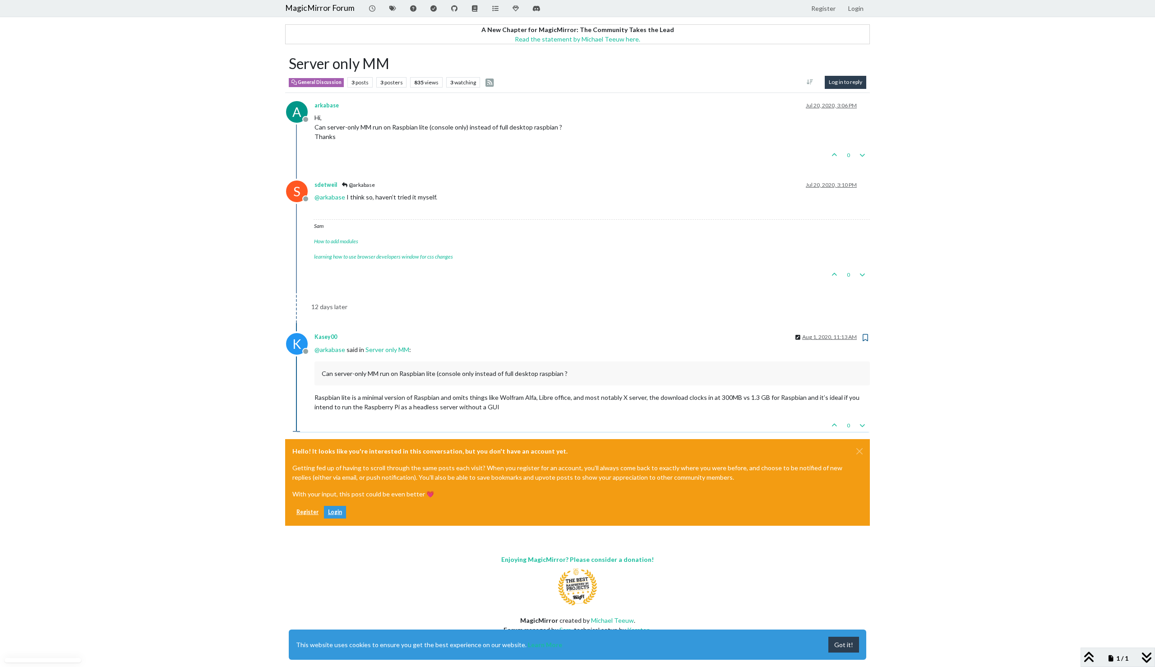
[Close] (859, 451)
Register (307, 512)
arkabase (326, 105)
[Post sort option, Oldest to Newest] (810, 82)
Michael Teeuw (612, 620)
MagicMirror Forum (320, 8)
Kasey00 (325, 337)
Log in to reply (845, 82)
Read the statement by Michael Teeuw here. (577, 39)
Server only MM (387, 349)
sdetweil (325, 184)
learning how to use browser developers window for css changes (383, 256)
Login (335, 512)
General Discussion (319, 82)
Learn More (545, 644)
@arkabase (361, 184)
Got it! (843, 644)
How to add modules (336, 241)
